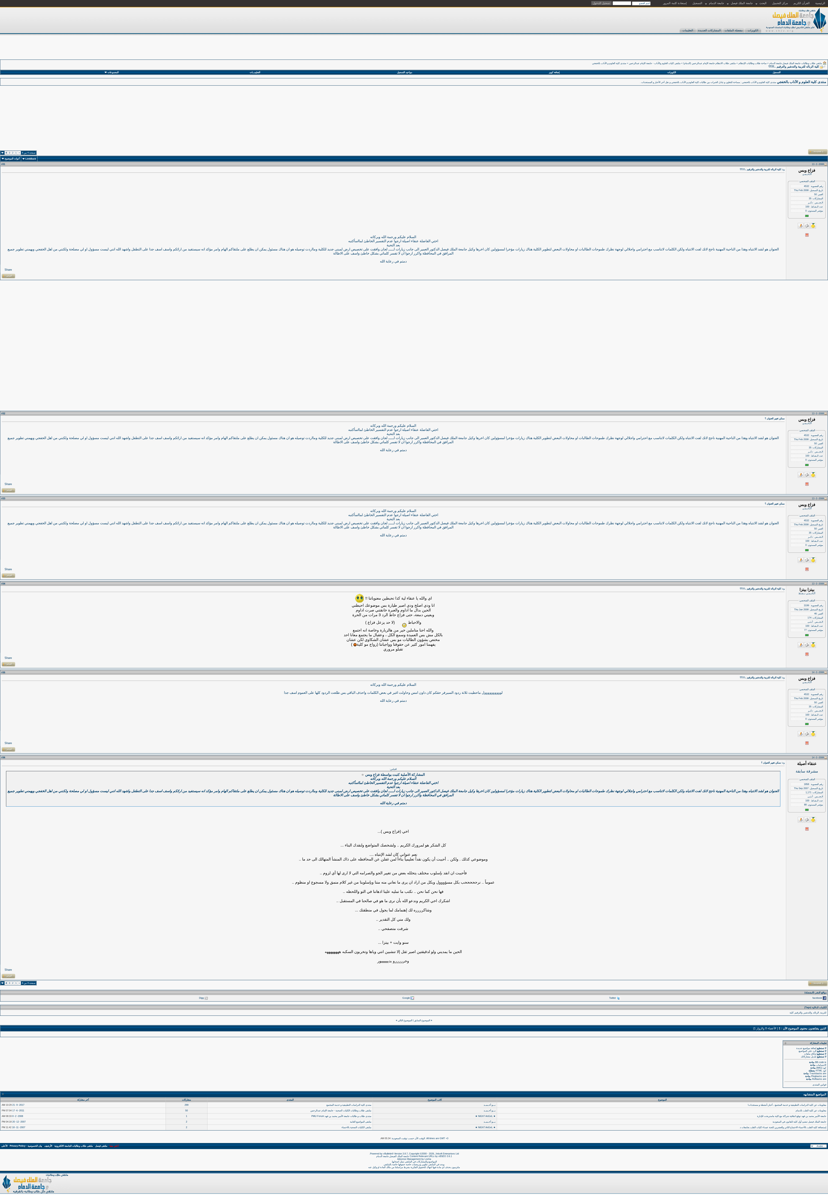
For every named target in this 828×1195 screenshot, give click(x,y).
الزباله (816, 1012)
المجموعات (113, 72)
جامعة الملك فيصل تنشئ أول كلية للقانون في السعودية (799, 1121)
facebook (817, 997)
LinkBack (30, 158)
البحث (763, 3)
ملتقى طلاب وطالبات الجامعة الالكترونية (73, 1146)
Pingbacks (816, 1076)
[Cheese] (355, 644)
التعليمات (687, 30)
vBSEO (442, 1156)
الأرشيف (48, 1146)
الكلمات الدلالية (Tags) (815, 1007)
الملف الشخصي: (807, 181)
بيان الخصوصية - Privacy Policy (26, 1146)
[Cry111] (359, 598)
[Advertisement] (749, 50)
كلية (792, 1012)
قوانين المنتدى (819, 1084)
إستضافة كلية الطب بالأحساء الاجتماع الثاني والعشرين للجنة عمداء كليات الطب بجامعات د (783, 1127)
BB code (819, 1062)
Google (406, 997)
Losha (428, 1159)
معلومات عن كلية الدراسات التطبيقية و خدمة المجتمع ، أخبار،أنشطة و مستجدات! (787, 1105)
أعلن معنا (114, 1146)
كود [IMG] (821, 1067)
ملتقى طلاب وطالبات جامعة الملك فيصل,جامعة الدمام (795, 63)
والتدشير (808, 1012)
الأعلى (4, 1146)
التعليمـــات (255, 72)
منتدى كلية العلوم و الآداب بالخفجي (609, 63)
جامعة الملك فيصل (742, 3)
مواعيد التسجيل (404, 72)
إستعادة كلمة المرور (675, 3)
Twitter (612, 997)
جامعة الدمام (716, 3)
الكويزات (753, 30)
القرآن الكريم (802, 3)
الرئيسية (820, 3)
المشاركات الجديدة (709, 30)
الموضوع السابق (422, 1020)
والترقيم (798, 1012)
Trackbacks (815, 1073)
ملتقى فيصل (101, 1146)
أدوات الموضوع (12, 158)
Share (8, 269)
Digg (201, 997)
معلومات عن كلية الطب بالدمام (811, 1110)
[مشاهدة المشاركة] (363, 774)
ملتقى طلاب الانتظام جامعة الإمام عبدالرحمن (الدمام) (709, 63)
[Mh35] (401, 622)
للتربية (823, 1012)
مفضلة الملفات (734, 30)
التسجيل (697, 3)
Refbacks (817, 1079)
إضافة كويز (554, 72)
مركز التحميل (780, 3)
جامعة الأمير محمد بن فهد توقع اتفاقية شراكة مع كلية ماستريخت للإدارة (791, 1116)
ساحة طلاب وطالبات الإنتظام (753, 63)
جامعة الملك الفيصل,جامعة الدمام (393, 1156)
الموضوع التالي (405, 1020)
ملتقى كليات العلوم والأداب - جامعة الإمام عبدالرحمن (655, 63)
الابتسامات (821, 1065)
